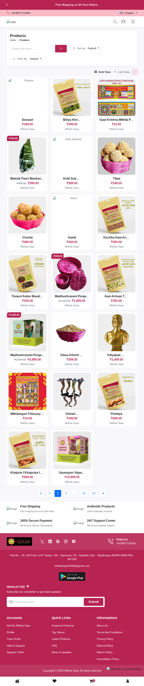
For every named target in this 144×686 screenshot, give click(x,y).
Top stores (58, 632)
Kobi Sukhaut (73, 178)
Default (92, 48)
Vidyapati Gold (117, 355)
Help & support (16, 645)
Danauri (27, 119)
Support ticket (15, 652)
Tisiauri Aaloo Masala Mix (29, 296)
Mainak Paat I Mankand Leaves (32, 178)
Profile (10, 632)
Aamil (72, 237)
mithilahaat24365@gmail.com (72, 565)
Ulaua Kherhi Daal (73, 355)
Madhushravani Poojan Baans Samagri (82, 296)
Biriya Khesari (73, 119)
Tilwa (116, 178)
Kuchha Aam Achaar (118, 237)
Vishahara (72, 413)
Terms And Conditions (110, 632)
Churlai (27, 237)
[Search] (61, 48)
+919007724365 (20, 12)
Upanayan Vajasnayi (73, 472)
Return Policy (104, 652)
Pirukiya (116, 413)
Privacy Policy (105, 638)
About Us (102, 625)
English (129, 12)
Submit (93, 601)
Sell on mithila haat (18, 625)
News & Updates (61, 652)
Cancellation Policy (108, 658)
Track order (14, 638)
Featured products (63, 625)
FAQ (54, 645)
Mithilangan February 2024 (29, 413)
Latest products (61, 638)
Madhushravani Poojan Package (33, 355)
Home (13, 40)
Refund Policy (105, 645)
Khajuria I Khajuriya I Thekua (30, 472)
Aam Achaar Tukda (117, 296)
